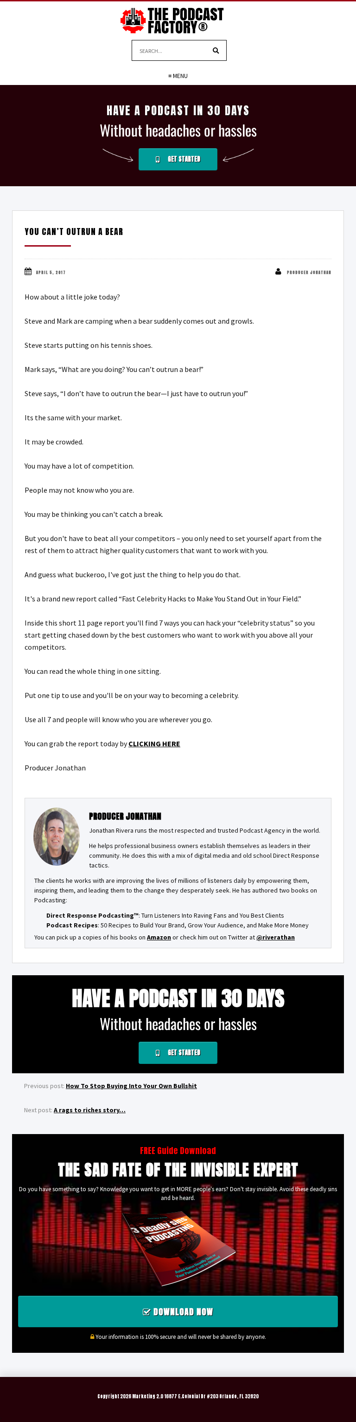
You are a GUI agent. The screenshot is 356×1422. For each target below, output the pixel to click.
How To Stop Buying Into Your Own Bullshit (131, 1086)
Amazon (159, 937)
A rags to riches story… (90, 1110)
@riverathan (275, 937)
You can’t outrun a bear (74, 231)
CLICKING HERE (154, 743)
